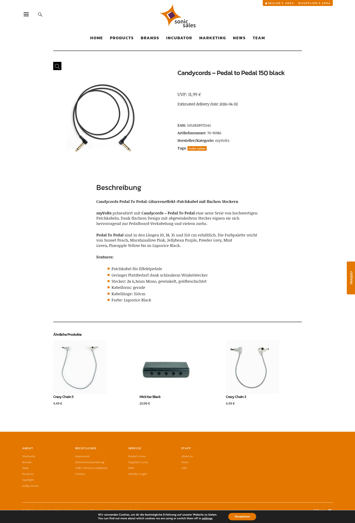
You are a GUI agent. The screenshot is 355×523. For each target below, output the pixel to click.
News (239, 38)
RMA (131, 468)
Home (96, 38)
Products (122, 38)
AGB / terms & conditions (91, 468)
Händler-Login (137, 474)
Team (259, 38)
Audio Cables (197, 148)
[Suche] (40, 14)
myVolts (222, 140)
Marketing (212, 38)
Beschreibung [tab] (118, 187)
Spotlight (28, 480)
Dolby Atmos (30, 486)
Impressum (82, 456)
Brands (150, 38)
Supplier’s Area (316, 3)
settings (207, 518)
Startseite (28, 456)
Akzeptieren (242, 516)
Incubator (179, 38)
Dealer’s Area (281, 3)
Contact (80, 474)
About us (187, 456)
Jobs (184, 468)
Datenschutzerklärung (89, 462)
